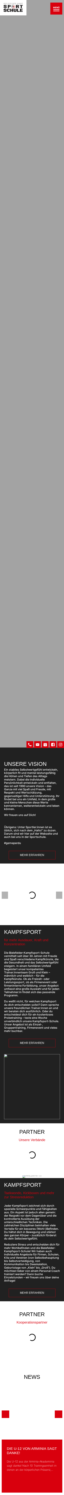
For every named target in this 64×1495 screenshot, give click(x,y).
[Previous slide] (5, 1414)
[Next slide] (58, 1414)
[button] (5, 895)
